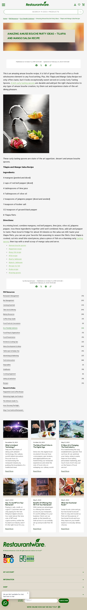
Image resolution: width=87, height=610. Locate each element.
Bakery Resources (8, 315)
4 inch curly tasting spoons (23, 83)
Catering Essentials (9, 305)
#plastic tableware (15, 262)
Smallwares (6, 370)
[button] (3, 4)
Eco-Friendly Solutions (27, 19)
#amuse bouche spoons (17, 245)
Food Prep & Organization (11, 333)
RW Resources (13, 19)
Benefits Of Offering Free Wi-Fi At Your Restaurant (42, 504)
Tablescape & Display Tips (11, 351)
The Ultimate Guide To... (10, 401)
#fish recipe (13, 255)
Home (5, 19)
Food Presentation (9, 337)
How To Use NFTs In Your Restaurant (14, 504)
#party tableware (15, 259)
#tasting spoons (15, 272)
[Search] (80, 11)
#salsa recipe (13, 269)
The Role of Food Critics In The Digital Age (42, 446)
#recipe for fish (14, 266)
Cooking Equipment (9, 374)
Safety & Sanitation (9, 379)
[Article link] (15, 447)
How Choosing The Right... (11, 406)
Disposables (7, 365)
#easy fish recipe (15, 252)
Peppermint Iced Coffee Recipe (13, 392)
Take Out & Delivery (9, 310)
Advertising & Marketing (11, 356)
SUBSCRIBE (63, 601)
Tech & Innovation (9, 360)
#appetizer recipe (15, 249)
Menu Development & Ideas (12, 347)
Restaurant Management (11, 296)
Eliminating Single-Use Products (13, 397)
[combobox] (43, 11)
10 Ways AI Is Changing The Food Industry (70, 446)
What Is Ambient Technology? (11, 446)
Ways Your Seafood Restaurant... (13, 410)
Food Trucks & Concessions (11, 324)
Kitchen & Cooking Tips (10, 342)
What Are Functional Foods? (68, 504)
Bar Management (8, 301)
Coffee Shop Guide (9, 319)
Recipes (5, 383)
